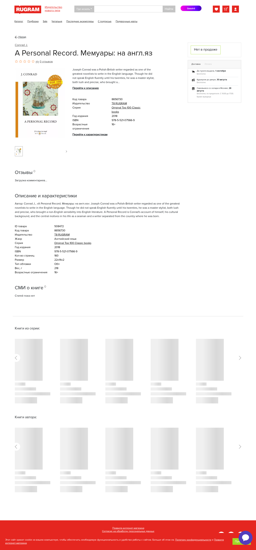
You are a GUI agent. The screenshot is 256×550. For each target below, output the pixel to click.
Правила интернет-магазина (128, 528)
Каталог (18, 21)
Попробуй (192, 9)
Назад (22, 37)
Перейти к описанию (85, 88)
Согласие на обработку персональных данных (128, 531)
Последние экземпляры (80, 21)
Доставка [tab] (195, 64)
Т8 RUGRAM (119, 103)
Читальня (57, 21)
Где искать (83, 9)
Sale (45, 21)
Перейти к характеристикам (89, 134)
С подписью (104, 21)
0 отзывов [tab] (46, 61)
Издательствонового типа (53, 8)
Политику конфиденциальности (193, 539)
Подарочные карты (126, 21)
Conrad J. (21, 45)
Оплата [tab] (208, 64)
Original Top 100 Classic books (72, 243)
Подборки (33, 21)
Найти (169, 9)
